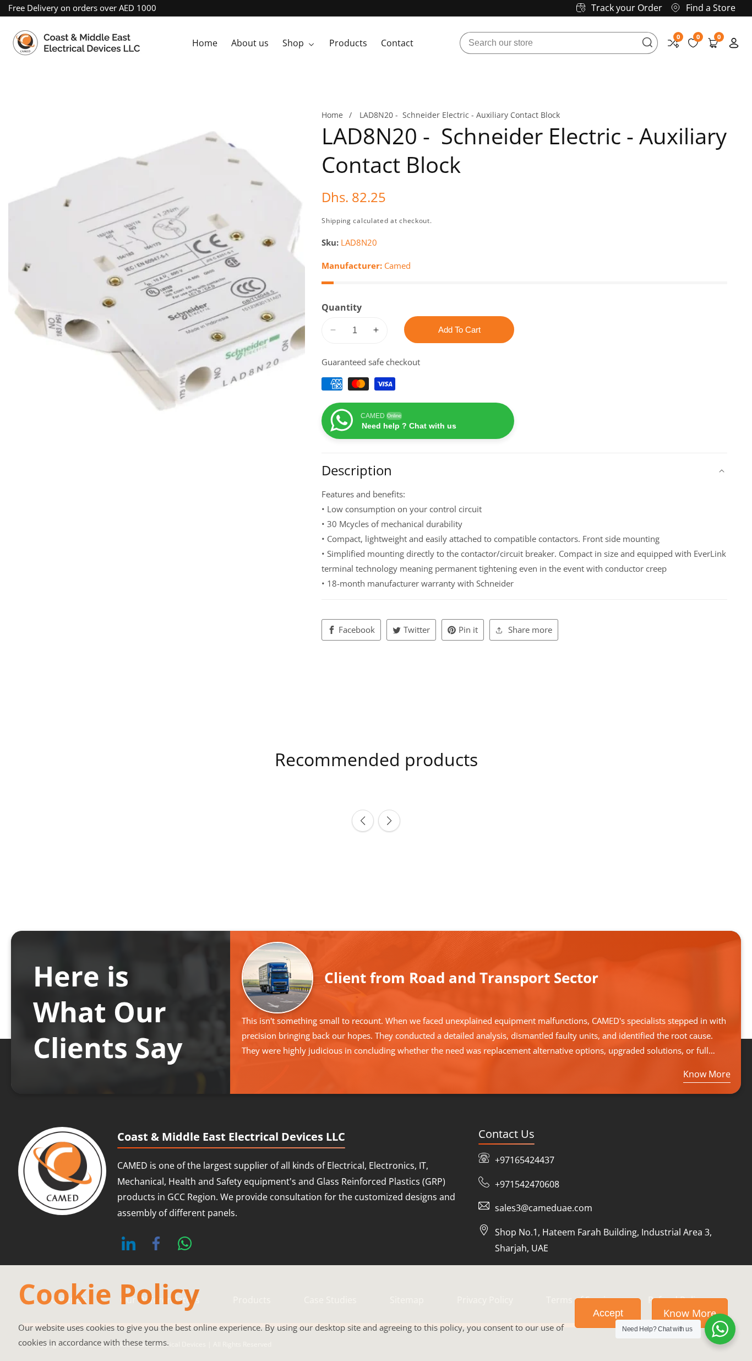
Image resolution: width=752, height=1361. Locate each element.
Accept (608, 1313)
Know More (689, 1313)
